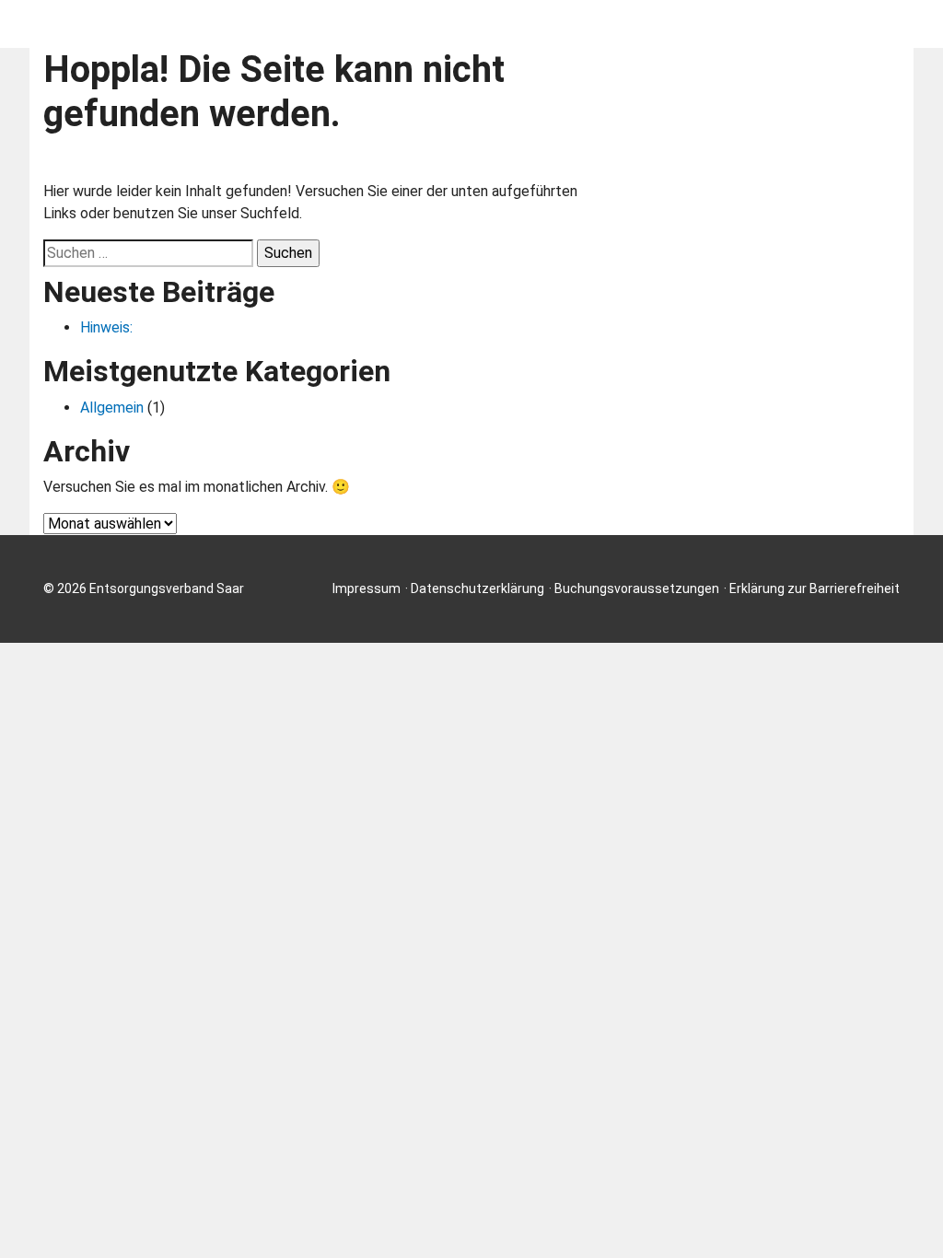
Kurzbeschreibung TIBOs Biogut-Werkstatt (727, 23)
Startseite (422, 23)
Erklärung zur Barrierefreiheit (814, 588)
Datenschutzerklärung (477, 588)
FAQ (510, 23)
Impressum (366, 588)
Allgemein (112, 407)
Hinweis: (106, 327)
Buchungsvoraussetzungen (636, 588)
